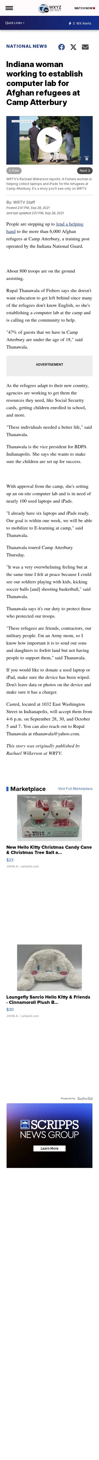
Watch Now (83, 8)
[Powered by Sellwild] (85, 1098)
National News (26, 46)
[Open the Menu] (9, 8)
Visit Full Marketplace (75, 789)
